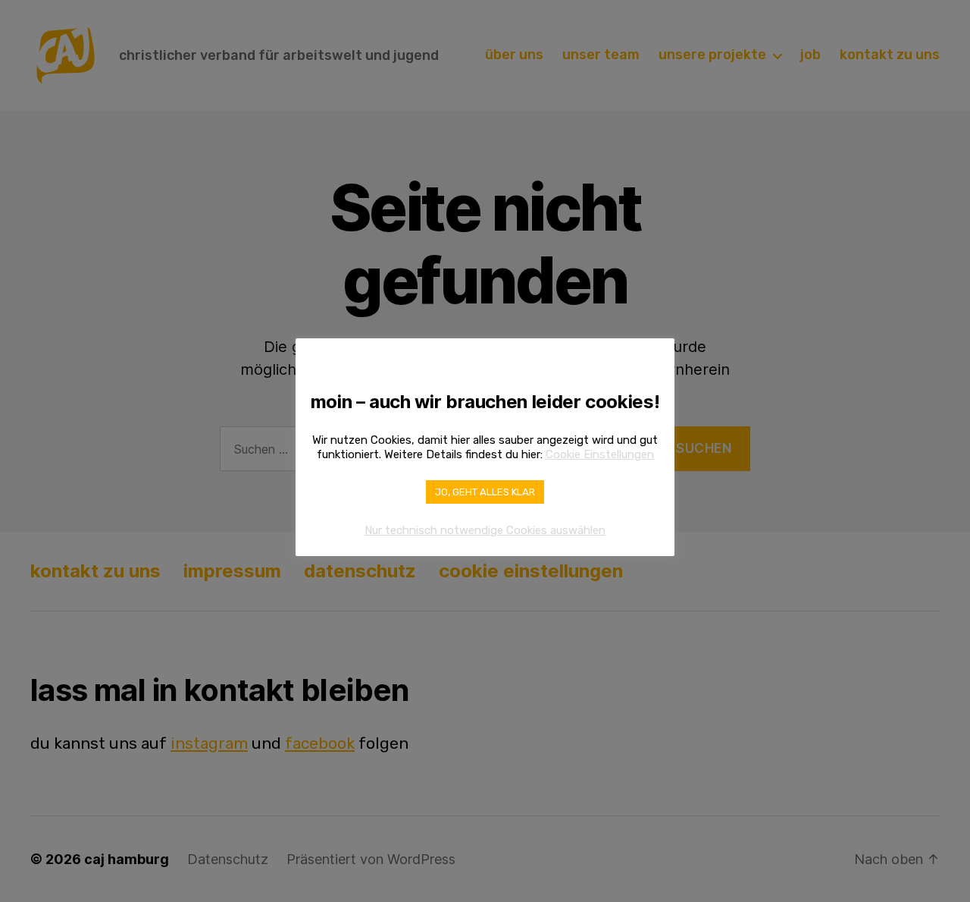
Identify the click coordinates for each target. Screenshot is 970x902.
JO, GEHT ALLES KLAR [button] (485, 492)
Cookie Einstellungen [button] (600, 454)
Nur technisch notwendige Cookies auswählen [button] (485, 530)
